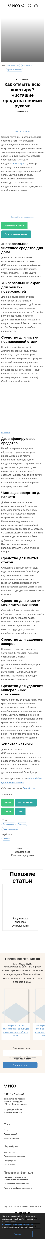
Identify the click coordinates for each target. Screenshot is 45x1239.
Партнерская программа (14, 1156)
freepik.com (29, 788)
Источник (5, 432)
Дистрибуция (10, 1161)
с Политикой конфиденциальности (18, 1224)
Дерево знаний (10, 1134)
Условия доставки (11, 1139)
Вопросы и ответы (12, 1130)
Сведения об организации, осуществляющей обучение (16, 1178)
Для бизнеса (9, 1165)
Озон (8, 811)
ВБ (20, 811)
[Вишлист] (29, 6)
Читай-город (25, 802)
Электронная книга (16, 234)
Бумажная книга (14, 225)
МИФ (8, 802)
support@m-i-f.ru (12, 1109)
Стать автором (10, 1152)
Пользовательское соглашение (17, 1184)
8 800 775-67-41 (14, 1094)
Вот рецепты (20, 163)
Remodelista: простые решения (22, 217)
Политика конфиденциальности (18, 1188)
